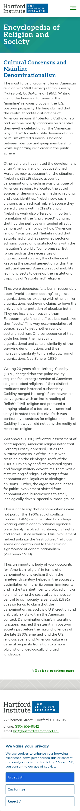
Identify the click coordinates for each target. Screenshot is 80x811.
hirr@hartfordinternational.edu (36, 731)
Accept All (16, 777)
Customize (16, 789)
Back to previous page (54, 670)
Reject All (16, 801)
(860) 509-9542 (27, 726)
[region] (40, 775)
